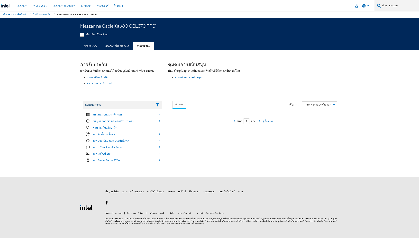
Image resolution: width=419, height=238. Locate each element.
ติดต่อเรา (194, 191)
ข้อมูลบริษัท (112, 191)
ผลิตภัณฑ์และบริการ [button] (64, 5)
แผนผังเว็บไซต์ (227, 191)
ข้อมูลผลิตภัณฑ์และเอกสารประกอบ (113, 121)
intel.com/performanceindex (125, 221)
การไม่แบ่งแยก (155, 191)
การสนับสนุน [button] (40, 5)
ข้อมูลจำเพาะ (91, 45)
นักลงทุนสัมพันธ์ (176, 191)
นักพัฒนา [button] (86, 5)
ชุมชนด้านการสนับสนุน (188, 77)
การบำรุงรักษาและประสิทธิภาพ (111, 140)
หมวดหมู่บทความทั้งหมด (107, 114)
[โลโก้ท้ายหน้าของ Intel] (86, 207)
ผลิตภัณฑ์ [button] (22, 5)
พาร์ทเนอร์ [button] (103, 5)
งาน (240, 191)
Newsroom (209, 191)
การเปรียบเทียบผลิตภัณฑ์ (107, 147)
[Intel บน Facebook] (106, 203)
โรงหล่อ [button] (118, 5)
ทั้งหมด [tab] (179, 104)
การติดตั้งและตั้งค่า (104, 134)
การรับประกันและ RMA (106, 160)
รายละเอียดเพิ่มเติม (98, 77)
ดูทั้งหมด (268, 121)
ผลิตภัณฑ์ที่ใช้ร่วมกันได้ (117, 45)
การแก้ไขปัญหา (102, 153)
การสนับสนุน (143, 45)
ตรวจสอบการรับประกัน (100, 83)
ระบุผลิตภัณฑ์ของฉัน (105, 127)
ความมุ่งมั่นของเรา (133, 191)
